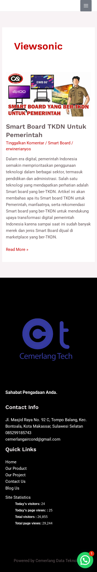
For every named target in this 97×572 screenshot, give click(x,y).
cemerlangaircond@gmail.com (32, 439)
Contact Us (15, 481)
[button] (85, 560)
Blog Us (12, 488)
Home (10, 462)
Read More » (17, 249)
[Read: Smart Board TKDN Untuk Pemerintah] (48, 93)
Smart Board (59, 143)
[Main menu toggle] (86, 5)
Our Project (15, 475)
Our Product (16, 468)
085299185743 (18, 432)
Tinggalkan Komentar (25, 143)
